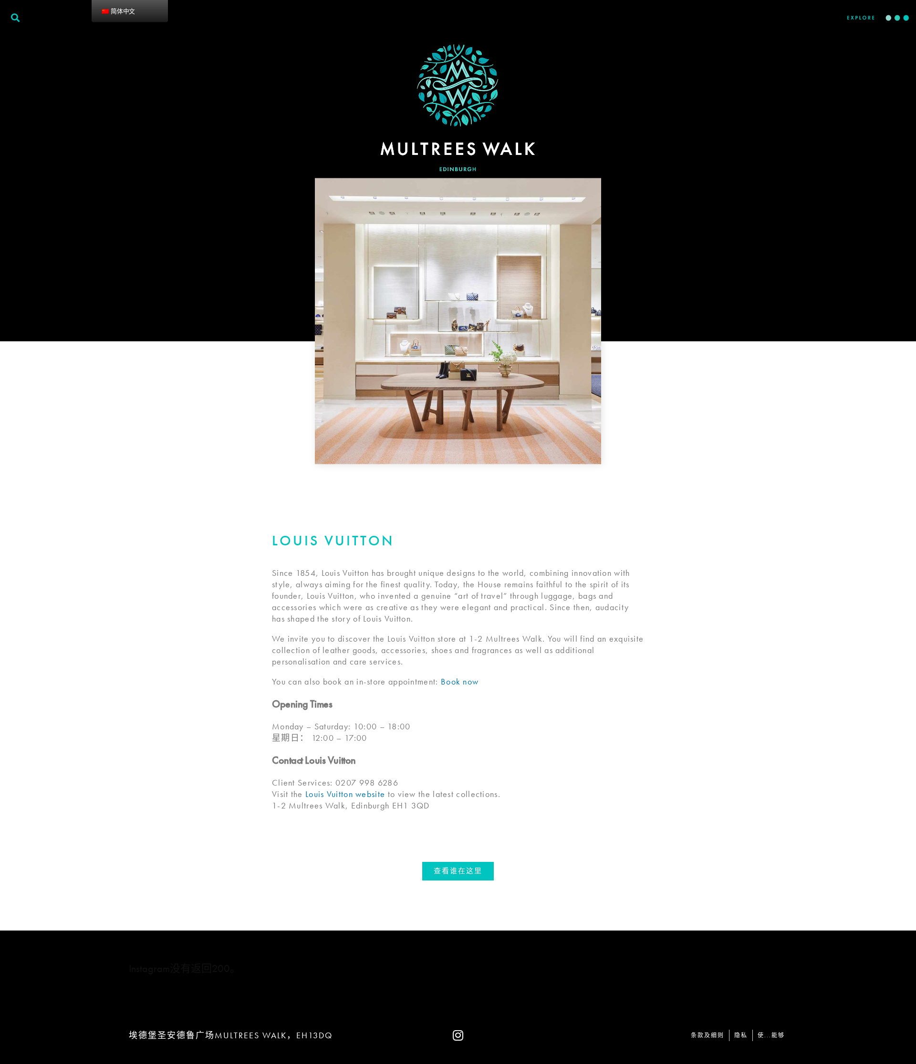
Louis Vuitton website (345, 793)
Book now (460, 681)
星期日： (290, 737)
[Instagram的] (458, 1035)
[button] (458, 871)
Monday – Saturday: (311, 726)
